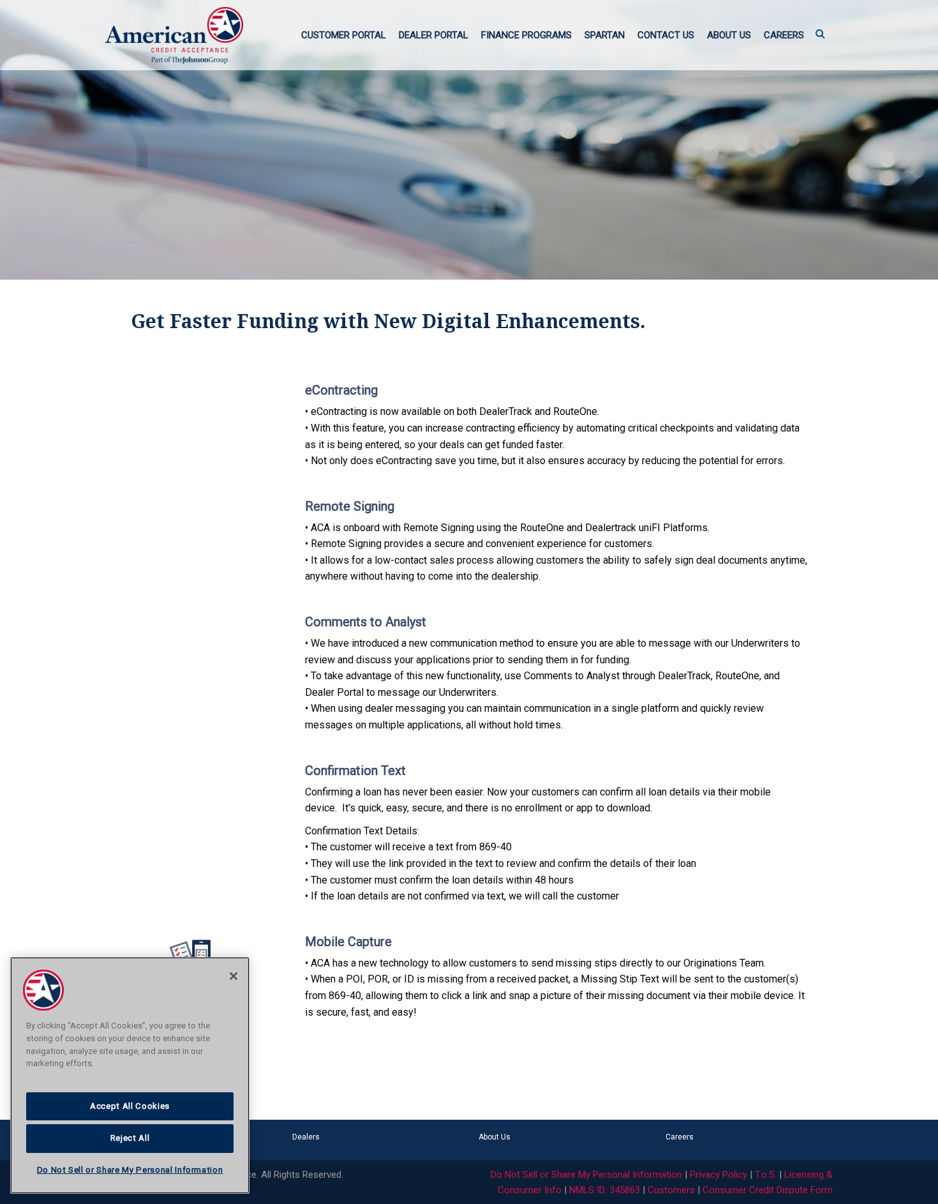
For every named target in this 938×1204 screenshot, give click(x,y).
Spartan (604, 35)
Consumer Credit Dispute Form (768, 1190)
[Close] (234, 976)
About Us (729, 35)
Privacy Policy (718, 1174)
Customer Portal (343, 35)
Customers (671, 1190)
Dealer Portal (433, 35)
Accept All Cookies (130, 1106)
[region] (129, 1075)
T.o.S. (766, 1174)
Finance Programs (526, 35)
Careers (784, 35)
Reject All (130, 1138)
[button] (820, 34)
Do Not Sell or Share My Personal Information (586, 1174)
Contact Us (665, 35)
